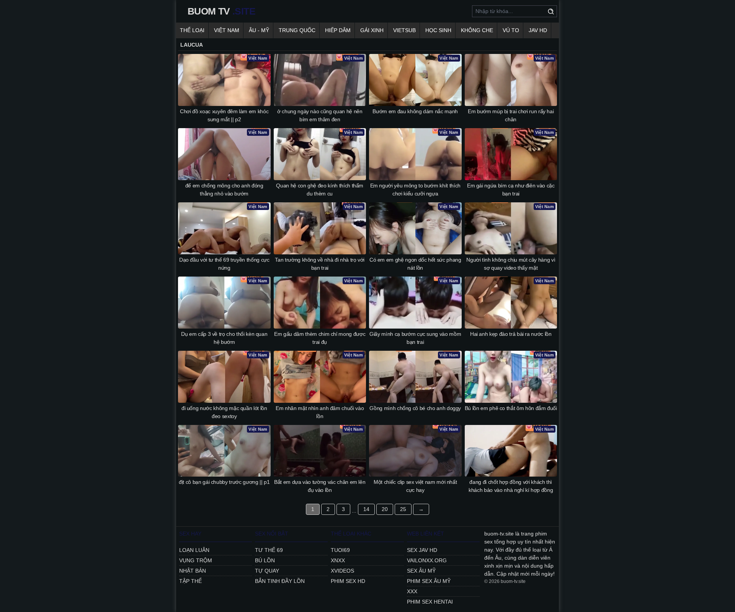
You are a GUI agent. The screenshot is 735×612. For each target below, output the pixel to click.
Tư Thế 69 (269, 550)
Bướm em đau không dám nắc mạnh (415, 111)
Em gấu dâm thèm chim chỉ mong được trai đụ (319, 338)
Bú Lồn (265, 560)
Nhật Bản (192, 571)
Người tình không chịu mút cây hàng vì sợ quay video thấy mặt (510, 264)
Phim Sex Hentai (430, 602)
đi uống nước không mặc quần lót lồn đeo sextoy (224, 412)
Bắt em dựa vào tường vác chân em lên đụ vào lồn (319, 486)
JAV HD (538, 30)
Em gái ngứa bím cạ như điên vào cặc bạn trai (511, 189)
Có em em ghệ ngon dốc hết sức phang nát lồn (415, 264)
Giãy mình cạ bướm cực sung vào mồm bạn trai (415, 338)
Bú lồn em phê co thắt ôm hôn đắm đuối (511, 408)
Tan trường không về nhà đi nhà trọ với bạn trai (319, 264)
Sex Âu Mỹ (421, 571)
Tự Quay (267, 571)
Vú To (511, 30)
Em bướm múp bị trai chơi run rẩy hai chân (511, 115)
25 (403, 509)
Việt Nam (226, 30)
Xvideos (342, 571)
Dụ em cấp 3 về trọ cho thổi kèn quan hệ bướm (224, 338)
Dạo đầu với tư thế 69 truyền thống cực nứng (224, 264)
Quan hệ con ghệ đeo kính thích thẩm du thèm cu (319, 189)
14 (366, 509)
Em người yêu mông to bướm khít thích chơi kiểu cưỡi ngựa (415, 189)
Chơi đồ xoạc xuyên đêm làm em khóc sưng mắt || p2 (224, 115)
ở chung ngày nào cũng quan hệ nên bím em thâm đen (319, 115)
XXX (412, 591)
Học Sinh (438, 30)
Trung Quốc (297, 30)
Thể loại (192, 30)
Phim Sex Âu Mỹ (429, 581)
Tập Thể (190, 581)
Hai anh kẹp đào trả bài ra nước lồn (511, 334)
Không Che (477, 30)
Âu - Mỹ (259, 30)
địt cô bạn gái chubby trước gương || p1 (224, 482)
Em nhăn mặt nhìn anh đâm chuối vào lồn (320, 412)
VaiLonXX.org (427, 560)
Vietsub (404, 30)
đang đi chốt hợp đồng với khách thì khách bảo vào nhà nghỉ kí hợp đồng (511, 486)
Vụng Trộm (195, 560)
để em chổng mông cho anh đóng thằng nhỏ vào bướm (224, 189)
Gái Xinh (372, 30)
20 (385, 509)
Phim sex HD (348, 581)
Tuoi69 (340, 550)
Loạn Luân (194, 550)
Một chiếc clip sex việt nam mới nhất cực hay (415, 486)
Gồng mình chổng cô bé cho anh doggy (415, 408)
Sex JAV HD (422, 550)
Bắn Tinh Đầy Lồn (280, 581)
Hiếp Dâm (338, 30)
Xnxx (338, 560)
